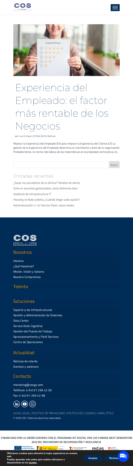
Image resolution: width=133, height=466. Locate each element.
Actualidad (23, 352)
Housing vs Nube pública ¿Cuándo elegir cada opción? (46, 199)
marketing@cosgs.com (28, 385)
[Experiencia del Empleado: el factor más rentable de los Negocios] (66, 50)
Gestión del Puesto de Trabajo (32, 331)
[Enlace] (16, 406)
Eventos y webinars (26, 366)
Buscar (114, 165)
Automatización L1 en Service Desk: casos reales (43, 205)
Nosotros (22, 252)
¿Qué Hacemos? (23, 266)
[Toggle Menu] (115, 7)
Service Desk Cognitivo (28, 326)
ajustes (33, 462)
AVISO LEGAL (21, 413)
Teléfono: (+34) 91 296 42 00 (32, 390)
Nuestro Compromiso (27, 277)
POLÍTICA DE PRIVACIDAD (48, 413)
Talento (20, 286)
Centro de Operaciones (28, 342)
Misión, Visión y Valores (28, 271)
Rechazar (114, 458)
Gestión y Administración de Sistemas (37, 315)
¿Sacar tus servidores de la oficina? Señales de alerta (46, 183)
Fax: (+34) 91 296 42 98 (29, 395)
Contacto (22, 376)
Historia (18, 261)
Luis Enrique (25, 136)
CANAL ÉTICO (105, 413)
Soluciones (24, 301)
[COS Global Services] (22, 7)
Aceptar (92, 458)
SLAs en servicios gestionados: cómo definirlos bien (45, 188)
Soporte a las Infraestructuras (32, 310)
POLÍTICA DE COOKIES (81, 413)
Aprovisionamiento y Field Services (36, 336)
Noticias (51, 136)
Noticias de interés (25, 361)
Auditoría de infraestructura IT (32, 194)
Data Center (21, 320)
